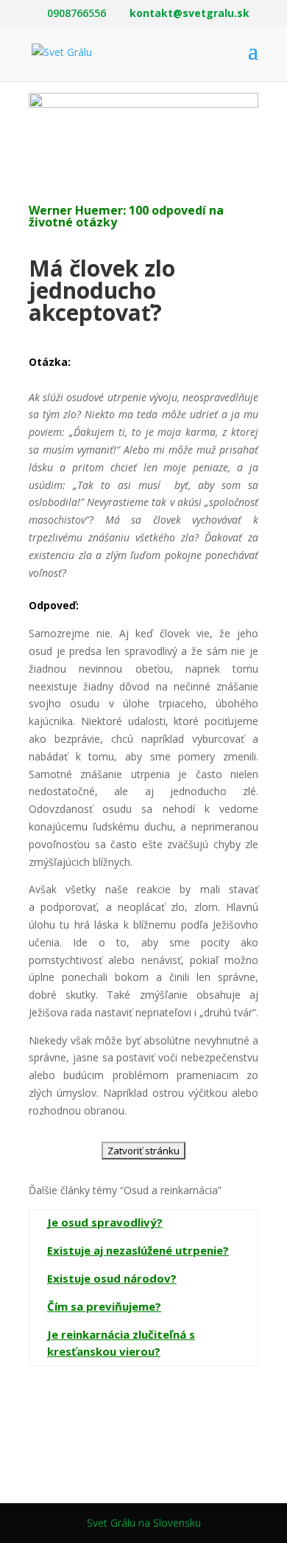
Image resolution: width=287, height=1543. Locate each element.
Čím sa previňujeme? (104, 1306)
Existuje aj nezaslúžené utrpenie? (138, 1250)
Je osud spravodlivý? (105, 1222)
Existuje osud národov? (112, 1278)
